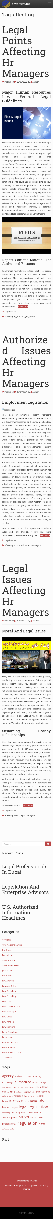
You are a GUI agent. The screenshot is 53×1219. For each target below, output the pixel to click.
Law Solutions (8, 1027)
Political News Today (11, 1052)
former (5, 1101)
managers (23, 316)
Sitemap (26, 1189)
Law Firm (6, 1001)
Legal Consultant (10, 1032)
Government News (10, 965)
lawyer (6, 1107)
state (12, 1129)
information (16, 1100)
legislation (38, 1107)
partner (29, 1112)
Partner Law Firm (10, 1042)
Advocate (6, 939)
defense (19, 1092)
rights (42, 1123)
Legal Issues (10, 311)
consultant (41, 1087)
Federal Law (7, 955)
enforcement (43, 1091)
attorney (37, 1076)
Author (35, 81)
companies (7, 1087)
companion (18, 1087)
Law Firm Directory (11, 1006)
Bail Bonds (7, 950)
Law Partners (8, 1021)
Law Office (7, 1016)
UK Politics (7, 1057)
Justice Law (7, 970)
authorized (19, 545)
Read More (23, 306)
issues (27, 545)
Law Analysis (8, 980)
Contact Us (25, 1185)
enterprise (6, 1096)
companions (29, 1087)
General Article (8, 960)
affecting (9, 316)
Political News (8, 1047)
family (33, 1096)
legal (16, 316)
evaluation (17, 1095)
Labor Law (7, 975)
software (5, 1129)
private (40, 1117)
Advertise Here (12, 1185)
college (43, 1082)
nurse (14, 1112)
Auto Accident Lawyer (12, 944)
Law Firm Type (9, 1011)
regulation (27, 1123)
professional (9, 1123)
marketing (6, 1112)
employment (29, 1092)
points (32, 316)
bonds (35, 1082)
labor (42, 1100)
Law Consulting (9, 996)
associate (27, 1076)
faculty (26, 1096)
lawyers (15, 1108)
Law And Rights (9, 986)
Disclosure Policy (40, 1185)
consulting (8, 1091)
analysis (18, 1076)
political (24, 1117)
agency (8, 1075)
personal (6, 1117)
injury (27, 1101)
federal (40, 1095)
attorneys (7, 1082)
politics (33, 1117)
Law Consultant (9, 991)
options (21, 1112)
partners (37, 1112)
